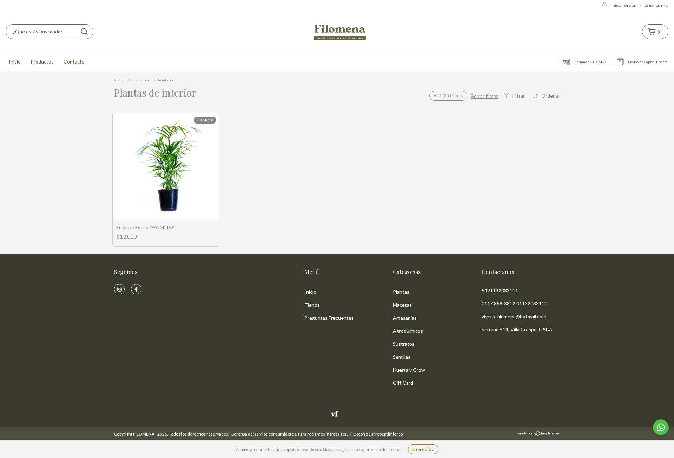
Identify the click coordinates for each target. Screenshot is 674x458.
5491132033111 (500, 290)
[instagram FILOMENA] (119, 289)
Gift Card (403, 383)
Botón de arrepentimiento (378, 434)
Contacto (74, 62)
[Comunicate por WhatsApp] (661, 427)
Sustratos (404, 344)
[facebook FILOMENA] (136, 289)
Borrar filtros (484, 96)
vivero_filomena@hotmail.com (514, 316)
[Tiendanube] (538, 434)
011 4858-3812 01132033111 (514, 303)
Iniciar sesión (624, 5)
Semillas (401, 357)
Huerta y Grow (409, 370)
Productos (42, 62)
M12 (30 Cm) (445, 95)
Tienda (312, 305)
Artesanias (405, 318)
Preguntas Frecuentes (329, 318)
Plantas (133, 80)
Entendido (423, 449)
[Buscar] (84, 31)
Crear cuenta (656, 5)
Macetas (402, 305)
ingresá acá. (337, 434)
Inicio (15, 62)
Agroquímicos (408, 331)
